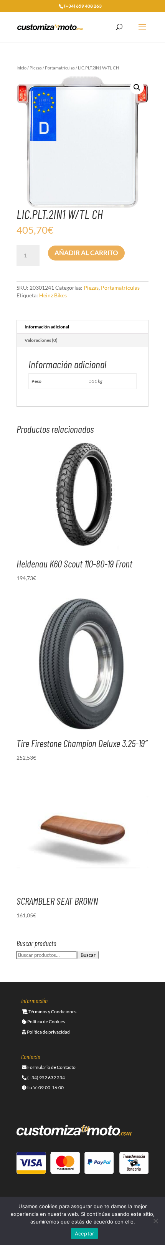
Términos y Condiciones (52, 1011)
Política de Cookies (45, 1021)
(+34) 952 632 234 (45, 1077)
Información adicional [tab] (47, 327)
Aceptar (84, 1233)
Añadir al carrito (86, 253)
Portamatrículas (60, 67)
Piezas (36, 67)
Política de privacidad (48, 1032)
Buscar (88, 955)
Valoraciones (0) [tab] (41, 340)
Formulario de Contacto (51, 1067)
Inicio (21, 67)
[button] (137, 87)
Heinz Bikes (53, 295)
